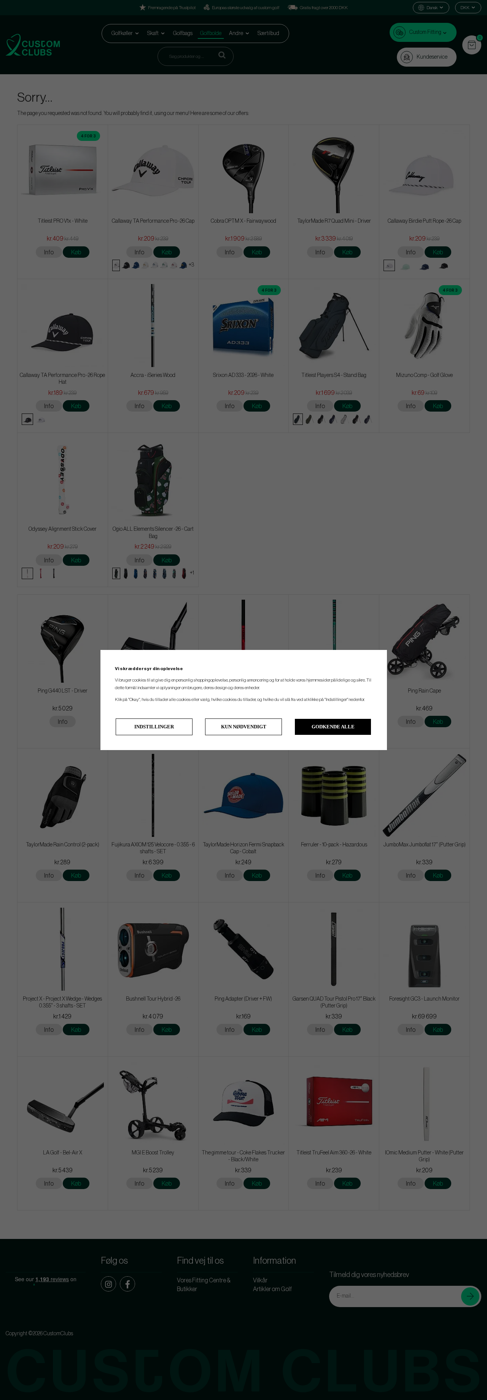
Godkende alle (333, 727)
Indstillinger (154, 727)
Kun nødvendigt (243, 727)
